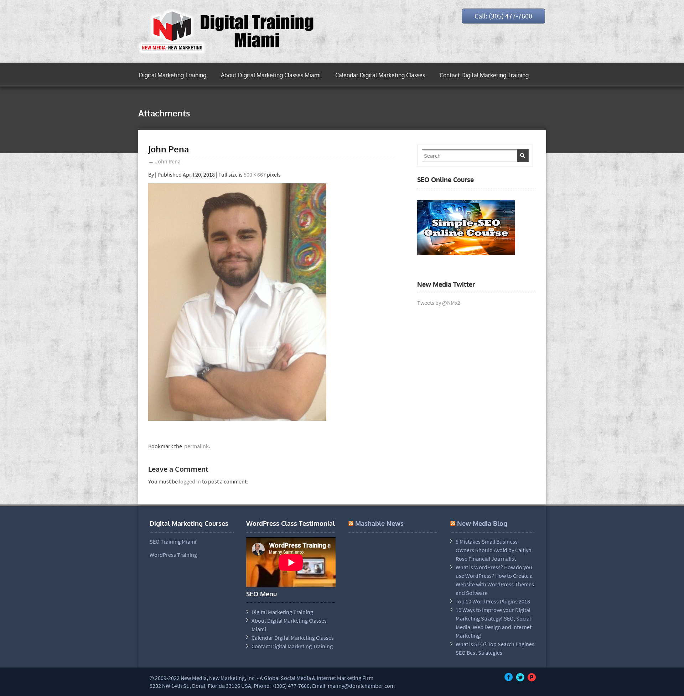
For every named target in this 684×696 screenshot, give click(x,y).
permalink (195, 446)
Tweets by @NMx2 (438, 302)
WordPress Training (173, 554)
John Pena (164, 161)
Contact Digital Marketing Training (484, 75)
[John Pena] (237, 418)
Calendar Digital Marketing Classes (380, 75)
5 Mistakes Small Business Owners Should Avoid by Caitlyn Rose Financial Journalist (494, 550)
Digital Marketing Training (172, 75)
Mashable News (379, 523)
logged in (190, 481)
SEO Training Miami (173, 541)
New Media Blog (482, 523)
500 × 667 (255, 174)
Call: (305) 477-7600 (503, 15)
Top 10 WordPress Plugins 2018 (493, 601)
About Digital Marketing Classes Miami (271, 75)
